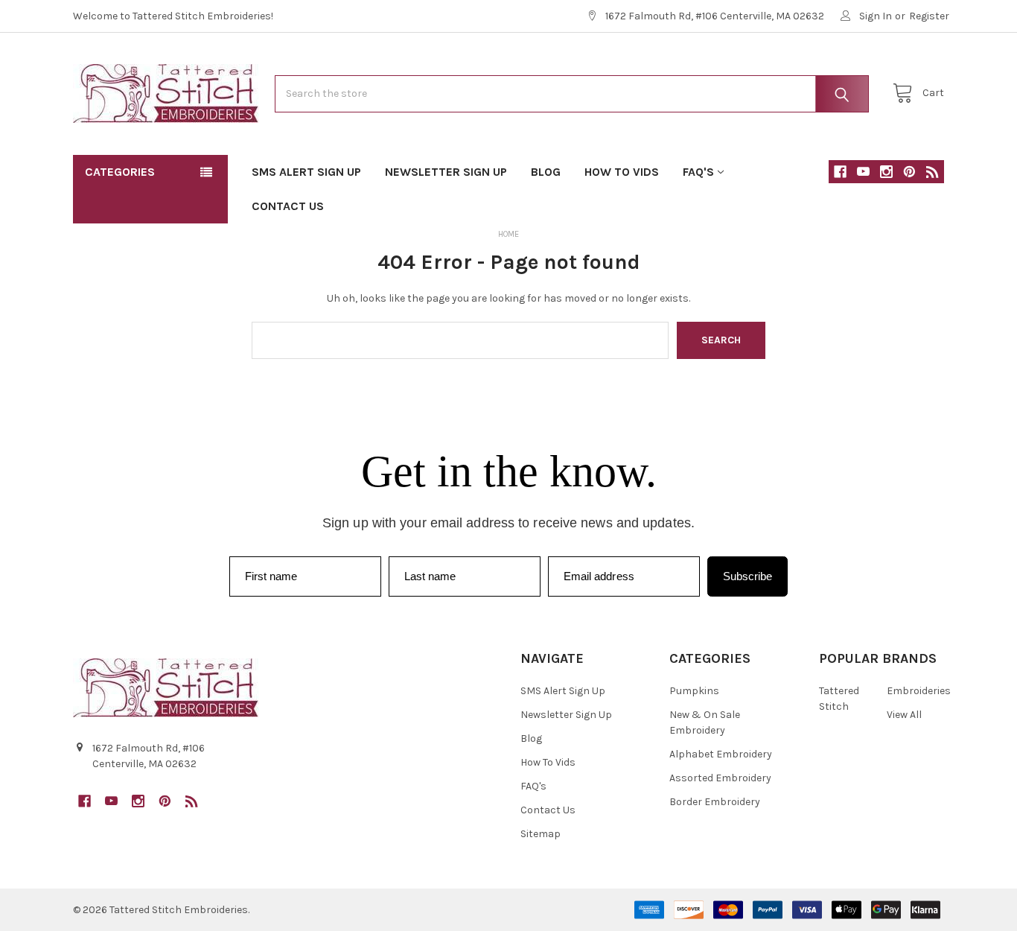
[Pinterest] (909, 171)
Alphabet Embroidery (720, 754)
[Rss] (932, 171)
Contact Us (288, 206)
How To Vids (621, 172)
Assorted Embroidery (720, 778)
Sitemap (540, 833)
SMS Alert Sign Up (306, 172)
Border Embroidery (714, 801)
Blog (546, 172)
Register (929, 16)
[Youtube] (863, 171)
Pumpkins (694, 690)
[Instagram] (886, 171)
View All (904, 714)
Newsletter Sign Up (446, 172)
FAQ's (698, 172)
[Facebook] (840, 171)
